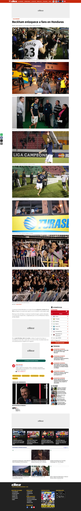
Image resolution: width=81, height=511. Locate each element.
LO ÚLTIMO (54, 386)
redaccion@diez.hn (21, 371)
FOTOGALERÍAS (19, 430)
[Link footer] (16, 484)
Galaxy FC (15, 378)
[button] (1, 134)
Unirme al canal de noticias (32, 360)
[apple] (62, 496)
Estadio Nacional (17, 375)
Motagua (42, 375)
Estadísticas (57, 307)
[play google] (62, 493)
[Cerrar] (47, 399)
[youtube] (34, 507)
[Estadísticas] (56, 1)
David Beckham (26, 375)
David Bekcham (34, 375)
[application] (30, 393)
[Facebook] (27, 507)
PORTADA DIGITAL (45, 490)
